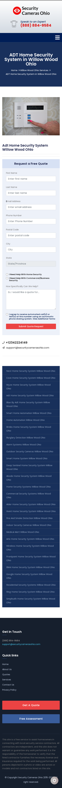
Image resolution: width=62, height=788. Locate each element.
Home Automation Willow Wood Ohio (25, 419)
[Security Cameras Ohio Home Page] (31, 9)
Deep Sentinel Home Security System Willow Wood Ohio (29, 467)
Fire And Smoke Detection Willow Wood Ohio (29, 518)
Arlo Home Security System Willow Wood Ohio (30, 538)
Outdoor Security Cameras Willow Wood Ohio (29, 451)
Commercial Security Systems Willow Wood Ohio (28, 495)
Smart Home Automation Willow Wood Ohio (28, 412)
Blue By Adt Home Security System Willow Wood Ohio (28, 404)
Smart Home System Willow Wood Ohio (26, 458)
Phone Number (14, 215)
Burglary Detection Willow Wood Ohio (25, 437)
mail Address (13, 201)
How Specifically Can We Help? (22, 286)
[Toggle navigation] (57, 37)
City (8, 243)
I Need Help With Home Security (25, 274)
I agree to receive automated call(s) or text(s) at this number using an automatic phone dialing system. (32, 316)
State (9, 257)
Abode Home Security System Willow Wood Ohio (28, 477)
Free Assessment (31, 719)
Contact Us (8, 684)
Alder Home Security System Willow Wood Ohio (31, 504)
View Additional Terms (44, 318)
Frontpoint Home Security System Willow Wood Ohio (31, 558)
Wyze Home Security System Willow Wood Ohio (28, 386)
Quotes (6, 674)
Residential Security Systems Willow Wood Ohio (31, 584)
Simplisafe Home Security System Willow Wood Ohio (30, 600)
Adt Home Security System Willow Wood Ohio (30, 395)
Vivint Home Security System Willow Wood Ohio (31, 511)
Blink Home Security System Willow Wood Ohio (30, 567)
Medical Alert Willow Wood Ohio (22, 531)
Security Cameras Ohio (30, 777)
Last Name (11, 187)
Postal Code (12, 229)
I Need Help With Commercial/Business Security (29, 279)
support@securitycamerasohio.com (27, 347)
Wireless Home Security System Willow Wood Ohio (30, 547)
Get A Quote (31, 705)
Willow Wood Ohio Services (34, 70)
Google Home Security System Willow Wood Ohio (29, 576)
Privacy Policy (9, 689)
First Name (11, 172)
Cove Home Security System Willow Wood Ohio (30, 377)
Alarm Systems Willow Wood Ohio (23, 444)
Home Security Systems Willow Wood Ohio (28, 486)
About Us (7, 669)
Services (6, 679)
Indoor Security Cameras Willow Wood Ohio (28, 524)
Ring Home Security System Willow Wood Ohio (30, 591)
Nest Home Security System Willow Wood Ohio (30, 370)
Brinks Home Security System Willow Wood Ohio (28, 428)
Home (14, 70)
